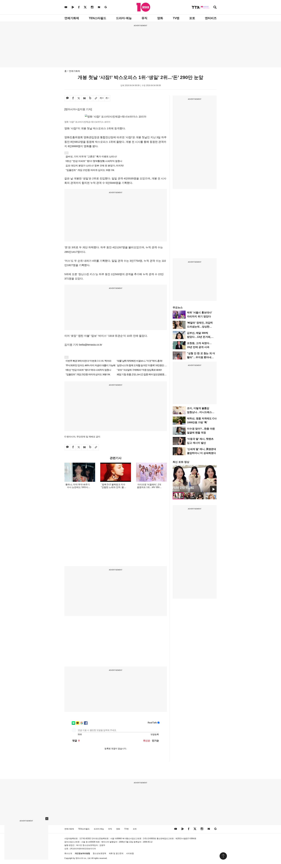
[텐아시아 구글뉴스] (105, 7)
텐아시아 (79, 858)
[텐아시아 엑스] (85, 7)
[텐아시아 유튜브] (66, 7)
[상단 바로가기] (223, 856)
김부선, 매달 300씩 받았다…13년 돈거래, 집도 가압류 (199, 337)
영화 (160, 18)
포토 (192, 18)
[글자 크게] (101, 98)
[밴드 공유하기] (90, 98)
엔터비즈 (211, 18)
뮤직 (144, 18)
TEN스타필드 (97, 18)
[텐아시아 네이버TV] (73, 7)
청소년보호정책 (99, 853)
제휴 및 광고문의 (116, 853)
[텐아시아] (143, 7)
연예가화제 (71, 18)
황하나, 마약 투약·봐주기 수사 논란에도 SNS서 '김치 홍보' (77, 487)
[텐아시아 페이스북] (78, 7)
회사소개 (68, 853)
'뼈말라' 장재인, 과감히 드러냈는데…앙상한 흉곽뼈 (200, 326)
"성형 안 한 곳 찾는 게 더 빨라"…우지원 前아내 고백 (201, 357)
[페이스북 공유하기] (73, 98)
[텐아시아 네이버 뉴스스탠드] (99, 7)
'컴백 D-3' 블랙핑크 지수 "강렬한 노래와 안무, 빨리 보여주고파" (113, 487)
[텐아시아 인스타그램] (92, 7)
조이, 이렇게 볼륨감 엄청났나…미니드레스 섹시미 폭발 (199, 412)
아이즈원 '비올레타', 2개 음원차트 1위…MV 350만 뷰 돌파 (149, 487)
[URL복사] (96, 98)
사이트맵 (130, 853)
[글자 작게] (107, 98)
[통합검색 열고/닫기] (215, 7)
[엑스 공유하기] (79, 98)
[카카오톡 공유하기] (67, 98)
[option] (195, 478)
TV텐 (176, 18)
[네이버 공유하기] (84, 98)
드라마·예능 (124, 18)
